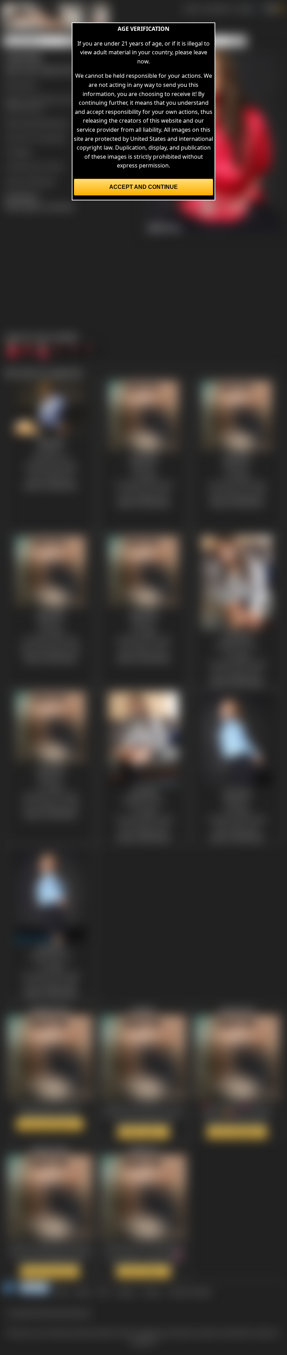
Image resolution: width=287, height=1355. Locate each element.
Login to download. (30, 181)
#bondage (33, 123)
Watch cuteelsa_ (143, 1132)
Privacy (151, 1291)
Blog (62, 1291)
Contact (125, 1291)
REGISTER (217, 8)
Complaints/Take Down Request (48, 1312)
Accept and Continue (143, 187)
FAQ (103, 1291)
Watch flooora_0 (143, 1271)
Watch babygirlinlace (49, 1124)
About (83, 1291)
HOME (191, 8)
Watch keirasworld (237, 1132)
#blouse (59, 123)
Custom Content (189, 1291)
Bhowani (25, 85)
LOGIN (243, 8)
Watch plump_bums (50, 1271)
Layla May (53, 138)
